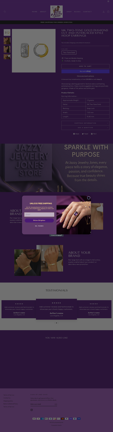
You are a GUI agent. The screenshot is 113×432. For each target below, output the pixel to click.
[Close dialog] (88, 197)
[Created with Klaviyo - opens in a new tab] (56, 235)
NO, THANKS (39, 226)
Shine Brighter (39, 220)
